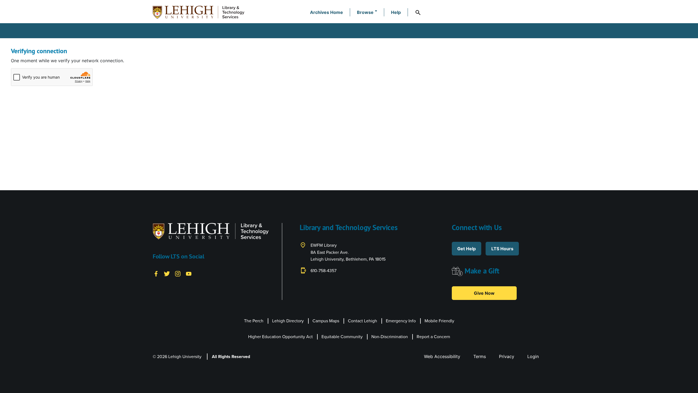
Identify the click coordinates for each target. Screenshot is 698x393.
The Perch (253, 321)
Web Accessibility (442, 356)
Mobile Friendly (439, 321)
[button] (367, 12)
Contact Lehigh (362, 321)
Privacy (506, 356)
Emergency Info (401, 321)
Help (396, 12)
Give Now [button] (484, 293)
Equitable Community (342, 337)
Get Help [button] (466, 248)
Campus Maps (325, 321)
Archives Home (326, 12)
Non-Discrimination (389, 337)
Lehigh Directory (288, 321)
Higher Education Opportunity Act (280, 337)
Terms (479, 356)
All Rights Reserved (231, 356)
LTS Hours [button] (502, 248)
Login (533, 356)
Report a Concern (433, 337)
